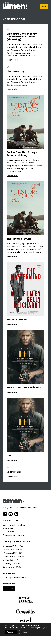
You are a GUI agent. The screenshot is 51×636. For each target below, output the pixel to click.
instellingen (35, 628)
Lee (9, 455)
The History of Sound (19, 238)
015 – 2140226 (8, 532)
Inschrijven (9, 588)
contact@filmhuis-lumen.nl (14, 577)
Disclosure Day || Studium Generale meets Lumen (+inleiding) (22, 36)
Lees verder (12, 60)
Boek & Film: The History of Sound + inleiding (22, 154)
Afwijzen (24, 632)
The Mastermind (17, 319)
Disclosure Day (16, 71)
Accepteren (11, 632)
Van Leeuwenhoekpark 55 (14, 525)
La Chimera (14, 472)
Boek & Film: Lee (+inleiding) (24, 387)
